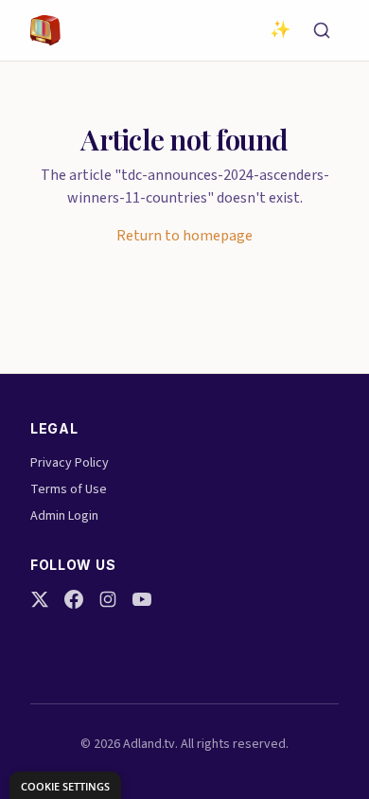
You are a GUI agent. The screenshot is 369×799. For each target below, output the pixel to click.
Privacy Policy (69, 462)
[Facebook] (73, 599)
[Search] (322, 30)
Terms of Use (68, 489)
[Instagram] (107, 599)
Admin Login (64, 515)
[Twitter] (39, 599)
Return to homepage (184, 235)
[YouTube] (141, 599)
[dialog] (65, 785)
